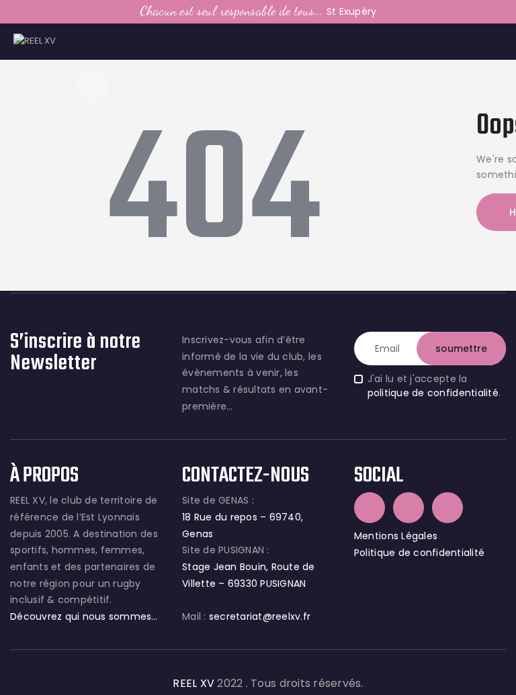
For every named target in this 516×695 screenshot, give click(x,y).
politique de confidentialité (433, 393)
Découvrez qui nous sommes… (84, 616)
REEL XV (193, 683)
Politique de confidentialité (419, 552)
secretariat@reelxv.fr (258, 616)
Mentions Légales (395, 536)
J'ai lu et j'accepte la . (434, 386)
